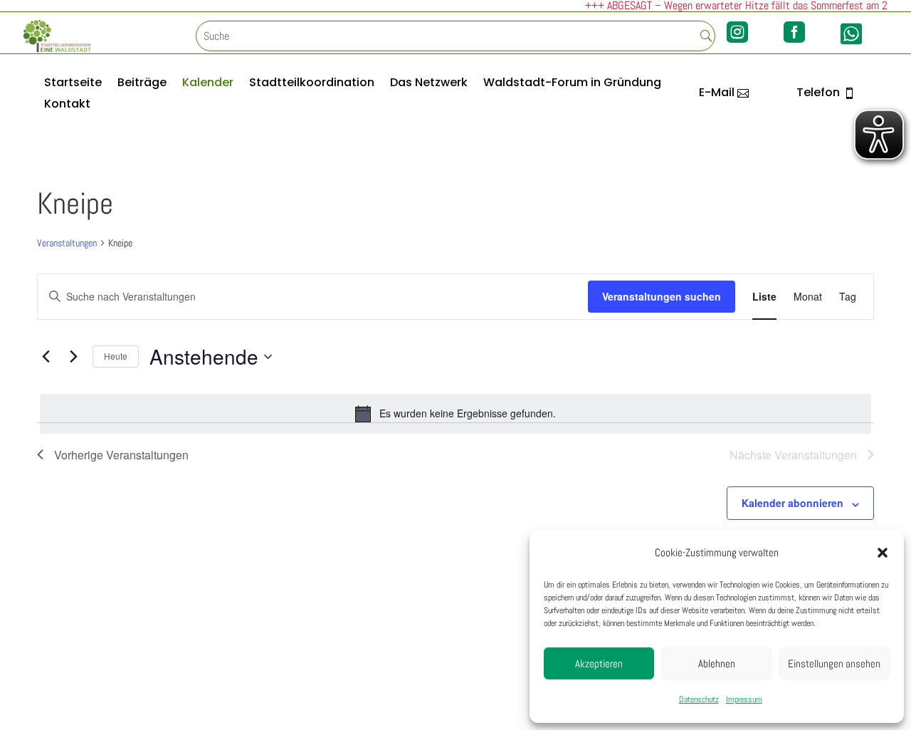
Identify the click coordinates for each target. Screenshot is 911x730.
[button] (882, 553)
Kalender (207, 84)
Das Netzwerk (429, 84)
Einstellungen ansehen (834, 663)
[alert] (455, 414)
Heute (115, 356)
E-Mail (716, 92)
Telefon (818, 92)
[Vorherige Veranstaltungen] (45, 356)
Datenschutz (699, 699)
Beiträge (142, 84)
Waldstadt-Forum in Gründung (572, 84)
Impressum (744, 699)
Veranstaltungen (67, 242)
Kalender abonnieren (792, 503)
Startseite (73, 84)
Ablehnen (716, 663)
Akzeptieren (599, 663)
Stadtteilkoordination (311, 84)
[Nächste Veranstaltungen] (73, 356)
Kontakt (67, 105)
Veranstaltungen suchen (661, 296)
